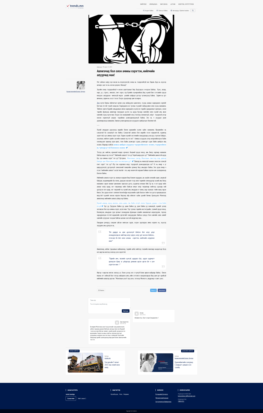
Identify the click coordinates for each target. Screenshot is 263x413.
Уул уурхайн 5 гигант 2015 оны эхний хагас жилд (112, 365)
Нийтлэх (125, 311)
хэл (121, 394)
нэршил (126, 394)
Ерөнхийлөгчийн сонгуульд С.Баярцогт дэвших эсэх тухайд (184, 365)
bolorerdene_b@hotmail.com (186, 396)
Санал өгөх (70, 398)
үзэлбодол (114, 394)
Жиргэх (153, 290)
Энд (98, 103)
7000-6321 (181, 401)
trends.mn (108, 358)
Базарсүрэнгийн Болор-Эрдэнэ (76, 91)
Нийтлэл (99, 67)
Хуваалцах (162, 290)
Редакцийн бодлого (161, 394)
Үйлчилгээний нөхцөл (161, 398)
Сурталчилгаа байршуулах (163, 402)
